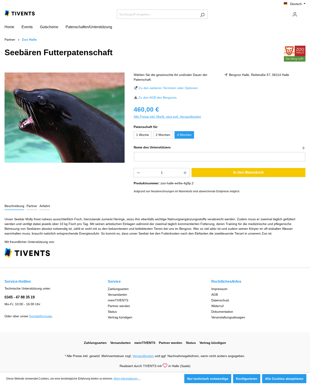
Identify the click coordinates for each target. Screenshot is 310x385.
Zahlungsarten (118, 289)
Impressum (219, 289)
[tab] (14, 206)
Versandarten (117, 294)
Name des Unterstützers (152, 147)
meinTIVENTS (118, 300)
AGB (214, 294)
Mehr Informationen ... (127, 378)
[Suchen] (202, 14)
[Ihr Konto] (295, 14)
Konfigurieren (246, 378)
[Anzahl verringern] (138, 172)
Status (112, 311)
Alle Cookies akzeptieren (284, 378)
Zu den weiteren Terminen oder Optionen (168, 88)
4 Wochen (184, 135)
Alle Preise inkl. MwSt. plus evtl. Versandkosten (167, 116)
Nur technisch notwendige (207, 378)
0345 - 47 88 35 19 (20, 297)
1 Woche (142, 135)
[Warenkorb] (302, 12)
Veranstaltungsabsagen (228, 317)
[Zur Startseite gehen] (20, 13)
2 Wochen (163, 135)
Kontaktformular (40, 316)
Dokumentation (222, 311)
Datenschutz (220, 300)
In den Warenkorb (248, 172)
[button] (219, 147)
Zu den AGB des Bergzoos (157, 97)
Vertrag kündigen (120, 317)
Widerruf (217, 306)
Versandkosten (143, 356)
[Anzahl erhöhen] (185, 172)
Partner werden (119, 306)
